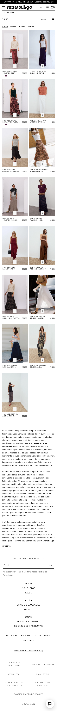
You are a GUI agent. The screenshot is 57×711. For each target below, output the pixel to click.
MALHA (30, 26)
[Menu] (3, 7)
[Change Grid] (53, 19)
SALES (28, 593)
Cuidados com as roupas (28, 626)
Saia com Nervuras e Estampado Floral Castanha (39, 170)
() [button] (47, 7)
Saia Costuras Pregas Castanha (38, 268)
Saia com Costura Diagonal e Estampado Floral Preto (38, 366)
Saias (5, 26)
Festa (22, 26)
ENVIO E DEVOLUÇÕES (28, 605)
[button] (28, 12)
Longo (13, 26)
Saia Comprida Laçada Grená (8, 268)
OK (51, 565)
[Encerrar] (53, 2)
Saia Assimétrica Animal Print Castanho (10, 415)
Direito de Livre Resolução (42, 684)
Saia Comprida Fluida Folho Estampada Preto (38, 219)
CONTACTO (28, 609)
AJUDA (28, 600)
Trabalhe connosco (28, 621)
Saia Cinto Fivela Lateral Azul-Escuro (10, 366)
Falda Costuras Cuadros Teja (9, 72)
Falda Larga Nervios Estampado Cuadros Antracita (11, 317)
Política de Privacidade (14, 664)
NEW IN (28, 584)
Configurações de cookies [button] (28, 694)
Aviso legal (14, 674)
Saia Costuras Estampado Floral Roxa (10, 121)
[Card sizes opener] (15, 66)
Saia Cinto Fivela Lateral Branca (38, 121)
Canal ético (42, 674)
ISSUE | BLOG (28, 588)
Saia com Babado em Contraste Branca (38, 317)
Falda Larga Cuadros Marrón (10, 219)
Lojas (28, 617)
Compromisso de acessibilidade (14, 684)
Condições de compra (42, 664)
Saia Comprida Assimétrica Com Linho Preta (10, 170)
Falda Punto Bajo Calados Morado (38, 72)
